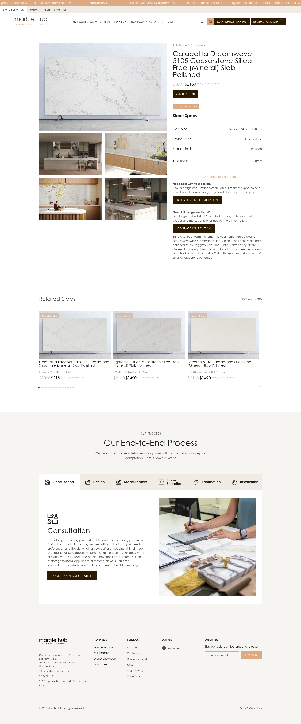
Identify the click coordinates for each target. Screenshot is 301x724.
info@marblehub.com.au (54, 671)
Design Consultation (139, 658)
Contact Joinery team (194, 228)
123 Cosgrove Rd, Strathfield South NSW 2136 (62, 683)
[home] (31, 22)
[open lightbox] (103, 87)
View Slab (99, 323)
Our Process (101, 653)
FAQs (130, 664)
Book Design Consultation (197, 200)
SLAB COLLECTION (103, 647)
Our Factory (134, 653)
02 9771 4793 (46, 676)
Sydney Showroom (105, 658)
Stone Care (133, 676)
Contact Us (100, 664)
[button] (85, 21)
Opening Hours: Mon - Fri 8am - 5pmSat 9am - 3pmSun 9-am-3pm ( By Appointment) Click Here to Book (62, 660)
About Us (132, 647)
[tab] (59, 482)
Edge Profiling (135, 670)
